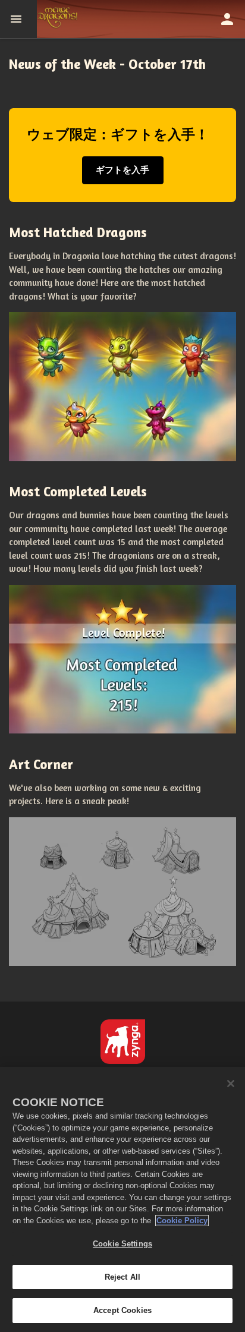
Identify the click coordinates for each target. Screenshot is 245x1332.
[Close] (231, 1083)
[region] (122, 1199)
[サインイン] (227, 19)
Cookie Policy (182, 1220)
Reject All (122, 1277)
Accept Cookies (122, 1310)
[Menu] (18, 19)
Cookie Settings (122, 1243)
